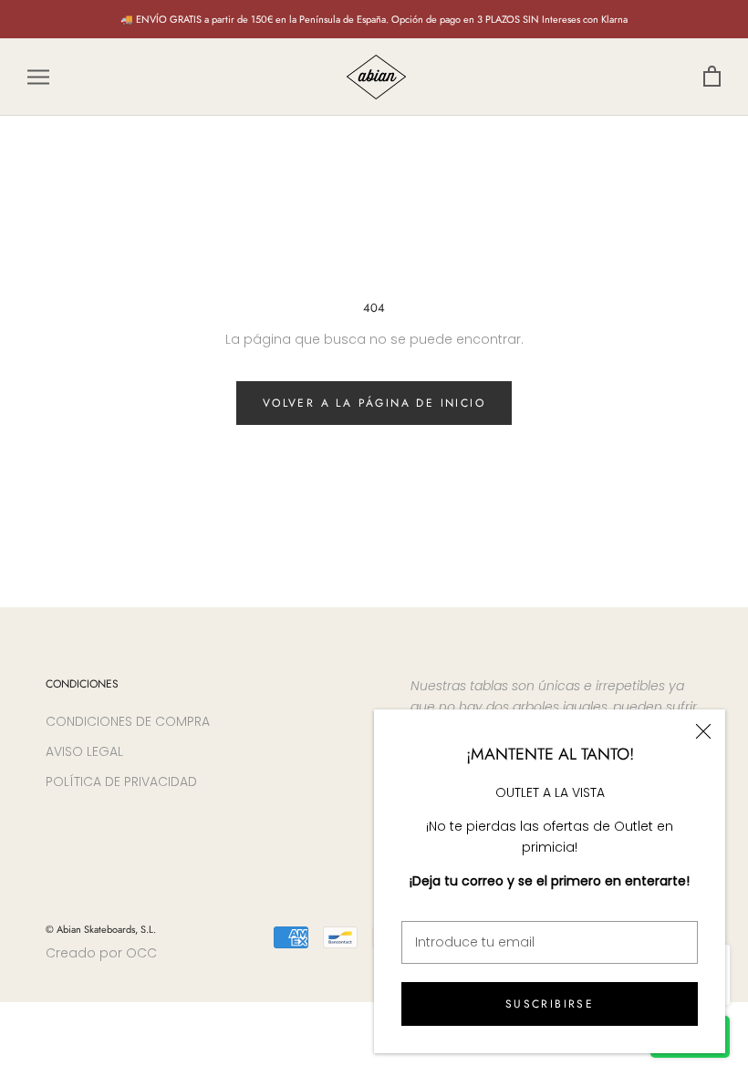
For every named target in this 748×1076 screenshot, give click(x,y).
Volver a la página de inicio (374, 403)
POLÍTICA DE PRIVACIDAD (121, 781)
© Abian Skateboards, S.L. (101, 929)
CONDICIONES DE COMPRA (128, 721)
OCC (141, 953)
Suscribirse (549, 1004)
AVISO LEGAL (84, 751)
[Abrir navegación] (38, 77)
